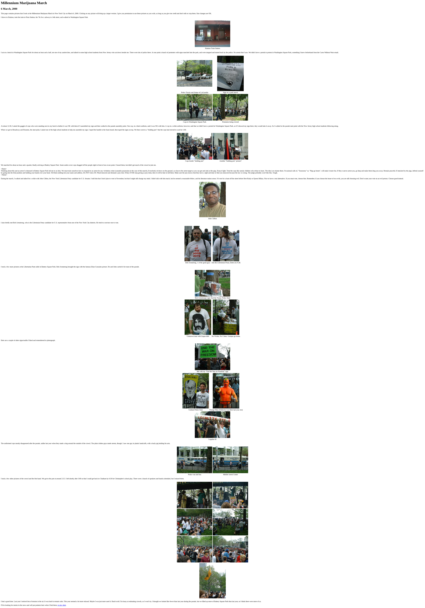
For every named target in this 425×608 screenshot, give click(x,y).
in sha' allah (62, 605)
